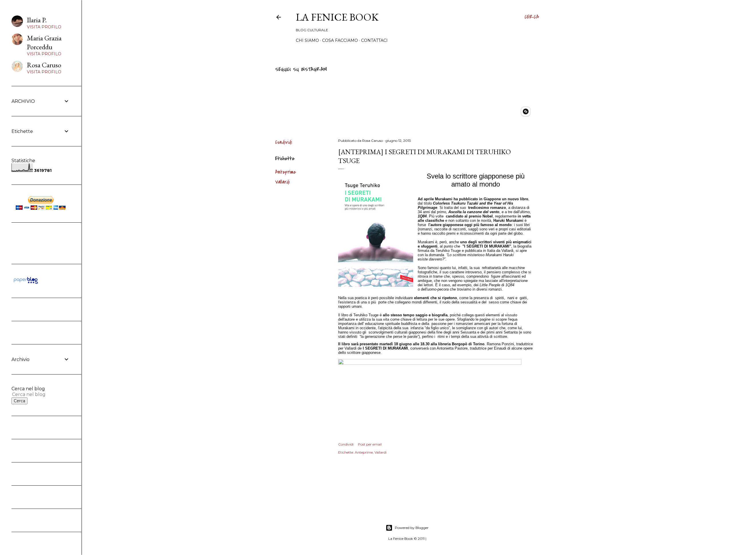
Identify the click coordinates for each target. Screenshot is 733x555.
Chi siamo (307, 40)
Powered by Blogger (412, 527)
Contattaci (374, 40)
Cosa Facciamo (340, 40)
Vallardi (282, 182)
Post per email (370, 444)
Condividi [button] (283, 142)
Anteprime (285, 172)
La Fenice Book (337, 17)
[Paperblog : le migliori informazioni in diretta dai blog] (25, 283)
